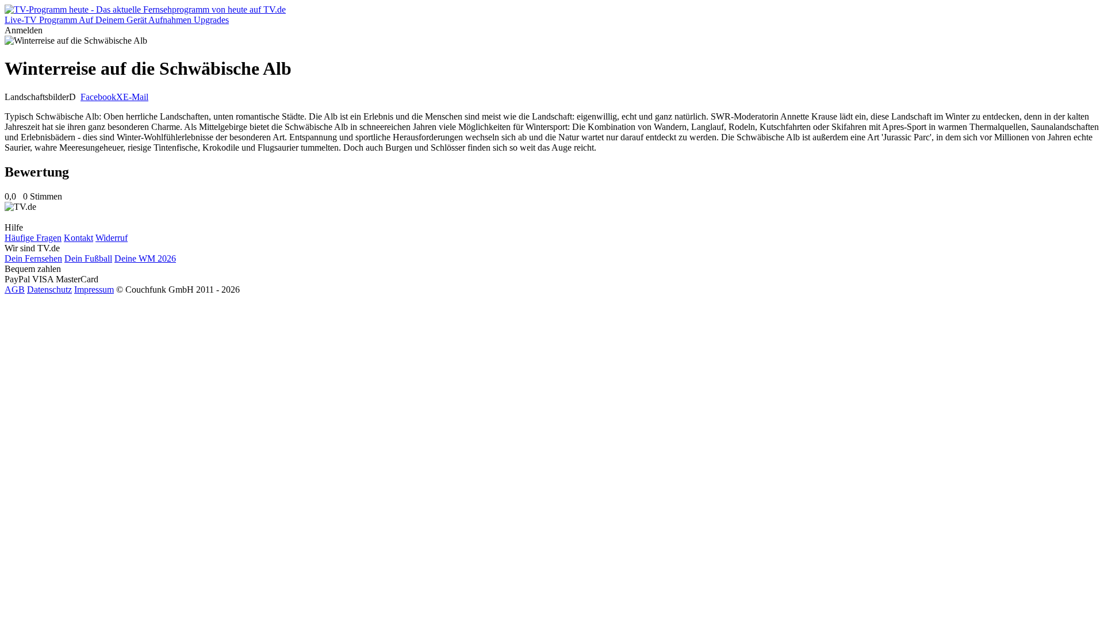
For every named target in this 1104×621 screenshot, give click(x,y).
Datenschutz (49, 289)
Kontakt (78, 238)
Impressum (94, 289)
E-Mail (135, 97)
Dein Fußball (88, 258)
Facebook (98, 97)
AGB (15, 289)
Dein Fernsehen (33, 258)
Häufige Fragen (33, 238)
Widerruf (111, 238)
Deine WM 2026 (145, 258)
